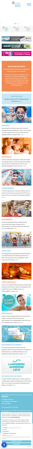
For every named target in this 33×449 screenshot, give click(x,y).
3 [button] (17, 23)
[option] (16, 17)
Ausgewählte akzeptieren (16, 441)
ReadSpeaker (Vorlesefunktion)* (9, 433)
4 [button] (19, 23)
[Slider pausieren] (2, 23)
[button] (4, 444)
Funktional (12, 427)
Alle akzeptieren (16, 444)
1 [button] (13, 23)
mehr (20, 101)
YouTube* (5, 429)
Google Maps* (6, 431)
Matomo (8, 435)
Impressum (29, 446)
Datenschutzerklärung (15, 417)
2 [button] (15, 23)
